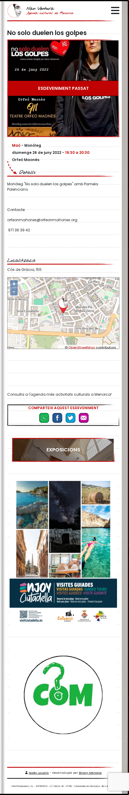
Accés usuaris (39, 773)
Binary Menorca (90, 773)
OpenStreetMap (81, 347)
